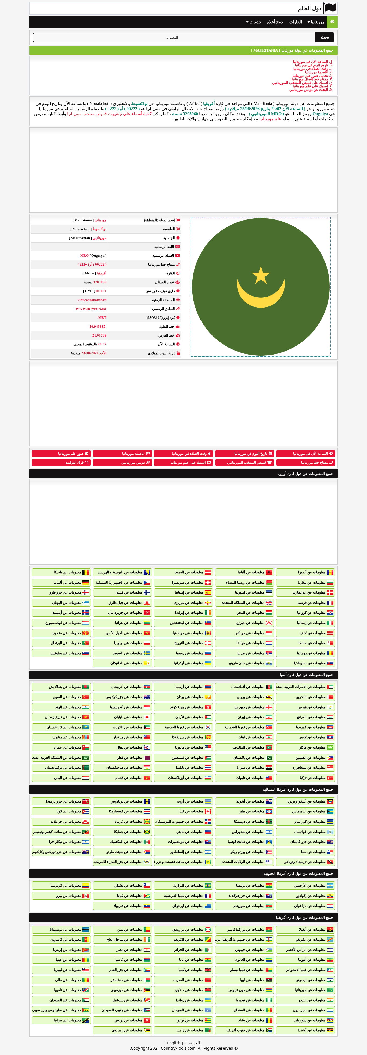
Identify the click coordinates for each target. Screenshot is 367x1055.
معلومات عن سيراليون (309, 1010)
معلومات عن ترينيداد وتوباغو (305, 862)
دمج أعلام (275, 22)
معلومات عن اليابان (128, 717)
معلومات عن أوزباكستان (185, 778)
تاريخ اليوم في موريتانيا (311, 65)
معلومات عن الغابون (249, 960)
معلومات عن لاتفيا (313, 633)
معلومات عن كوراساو (310, 821)
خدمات (255, 22)
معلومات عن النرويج (188, 643)
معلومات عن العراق (311, 717)
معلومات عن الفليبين (311, 758)
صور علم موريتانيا (71, 453)
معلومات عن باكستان (248, 758)
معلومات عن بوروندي (187, 929)
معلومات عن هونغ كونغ (186, 707)
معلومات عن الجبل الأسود (123, 633)
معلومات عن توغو (190, 1020)
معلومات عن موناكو (250, 633)
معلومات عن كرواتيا (311, 612)
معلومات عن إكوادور (311, 896)
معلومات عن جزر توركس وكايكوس (56, 852)
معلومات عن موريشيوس (246, 990)
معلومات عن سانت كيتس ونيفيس (56, 832)
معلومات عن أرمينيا (189, 687)
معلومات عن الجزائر (188, 950)
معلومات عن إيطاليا (311, 623)
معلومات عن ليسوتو (311, 980)
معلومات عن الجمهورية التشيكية (119, 582)
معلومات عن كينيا (190, 970)
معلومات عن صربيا (250, 653)
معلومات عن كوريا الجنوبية (184, 727)
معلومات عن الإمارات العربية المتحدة (299, 687)
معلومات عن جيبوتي (249, 950)
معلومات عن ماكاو (312, 747)
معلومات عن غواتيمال (310, 832)
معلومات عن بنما (313, 852)
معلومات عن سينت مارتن (124, 852)
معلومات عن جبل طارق (125, 603)
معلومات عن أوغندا (312, 1030)
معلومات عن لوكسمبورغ (63, 623)
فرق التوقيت (74, 462)
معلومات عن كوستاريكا (125, 811)
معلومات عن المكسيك (126, 842)
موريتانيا (317, 22)
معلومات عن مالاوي (189, 990)
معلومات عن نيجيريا (250, 1000)
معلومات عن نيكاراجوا (65, 842)
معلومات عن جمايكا (128, 832)
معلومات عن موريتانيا (310, 990)
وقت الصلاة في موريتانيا (310, 69)
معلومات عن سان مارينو (246, 663)
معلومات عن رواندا (189, 1000)
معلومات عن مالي (68, 980)
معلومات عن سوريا (250, 767)
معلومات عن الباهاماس (309, 811)
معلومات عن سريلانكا (187, 737)
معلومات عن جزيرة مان (125, 612)
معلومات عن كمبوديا (311, 727)
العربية (194, 1042)
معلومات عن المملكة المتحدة (243, 603)
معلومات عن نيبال (129, 747)
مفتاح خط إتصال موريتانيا (310, 79)
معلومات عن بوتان (190, 697)
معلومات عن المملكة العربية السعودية (53, 758)
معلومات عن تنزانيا (67, 1020)
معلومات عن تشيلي (128, 885)
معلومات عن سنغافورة (309, 767)
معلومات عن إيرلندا (189, 612)
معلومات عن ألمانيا (67, 582)
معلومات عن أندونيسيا (126, 707)
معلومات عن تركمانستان (63, 767)
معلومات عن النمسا (189, 572)
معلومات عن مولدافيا (188, 633)
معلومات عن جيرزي (250, 623)
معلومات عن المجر (250, 612)
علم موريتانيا (270, 119)
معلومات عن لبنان (251, 737)
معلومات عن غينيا (68, 960)
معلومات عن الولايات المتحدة (243, 862)
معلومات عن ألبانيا (251, 572)
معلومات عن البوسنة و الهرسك (120, 572)
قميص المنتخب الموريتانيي (246, 462)
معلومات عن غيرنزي (188, 603)
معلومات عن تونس (128, 1020)
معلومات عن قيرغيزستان (63, 717)
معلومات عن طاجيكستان (124, 767)
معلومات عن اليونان (66, 603)
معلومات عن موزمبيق (126, 990)
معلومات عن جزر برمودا (63, 801)
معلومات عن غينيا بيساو (247, 970)
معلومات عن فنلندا (129, 592)
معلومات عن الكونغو (311, 939)
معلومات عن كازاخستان (63, 727)
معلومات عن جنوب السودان (122, 1010)
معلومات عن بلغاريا (312, 582)
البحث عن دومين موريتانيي (308, 90)
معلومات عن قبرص (312, 707)
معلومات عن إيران (251, 717)
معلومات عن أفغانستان (247, 687)
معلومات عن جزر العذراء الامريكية (117, 862)
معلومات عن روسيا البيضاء (245, 582)
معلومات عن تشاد (251, 1020)
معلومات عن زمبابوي (127, 1030)
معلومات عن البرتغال (66, 643)
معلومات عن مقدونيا (66, 633)
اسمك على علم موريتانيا (310, 86)
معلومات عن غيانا (129, 896)
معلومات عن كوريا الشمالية (244, 727)
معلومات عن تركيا (313, 778)
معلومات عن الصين (67, 697)
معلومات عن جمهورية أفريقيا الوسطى (236, 939)
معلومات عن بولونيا (128, 643)
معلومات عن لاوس (312, 737)
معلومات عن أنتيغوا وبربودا (306, 801)
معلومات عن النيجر (312, 1000)
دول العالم (309, 8)
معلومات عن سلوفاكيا (310, 663)
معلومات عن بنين (129, 929)
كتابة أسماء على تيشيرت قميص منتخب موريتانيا (109, 113)
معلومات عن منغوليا (66, 737)
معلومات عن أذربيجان (126, 687)
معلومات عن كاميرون (65, 939)
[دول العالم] (332, 22)
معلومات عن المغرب (188, 980)
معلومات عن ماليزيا (189, 747)
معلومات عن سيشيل (127, 1000)
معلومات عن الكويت (127, 727)
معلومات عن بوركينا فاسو (246, 929)
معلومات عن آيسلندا (66, 612)
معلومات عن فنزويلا (128, 906)
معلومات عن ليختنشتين (186, 623)
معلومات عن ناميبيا (67, 990)
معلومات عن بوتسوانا (65, 929)
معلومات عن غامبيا (128, 960)
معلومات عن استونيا (249, 592)
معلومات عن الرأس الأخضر (306, 950)
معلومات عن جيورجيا (249, 707)
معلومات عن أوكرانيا (188, 663)
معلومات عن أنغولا (312, 929)
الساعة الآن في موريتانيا (310, 62)
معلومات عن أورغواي (187, 906)
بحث (325, 37)
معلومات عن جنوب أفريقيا (245, 1030)
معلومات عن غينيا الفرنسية (183, 896)
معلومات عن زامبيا (190, 1030)
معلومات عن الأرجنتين (310, 885)
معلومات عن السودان (65, 1000)
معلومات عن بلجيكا (67, 572)
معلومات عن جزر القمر (125, 970)
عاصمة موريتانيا (316, 72)
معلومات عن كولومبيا (66, 885)
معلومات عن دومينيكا (249, 821)
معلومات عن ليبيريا (67, 970)
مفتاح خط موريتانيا (314, 462)
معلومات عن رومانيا (311, 653)
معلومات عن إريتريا (67, 950)
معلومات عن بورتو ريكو (247, 852)
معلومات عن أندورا (312, 572)
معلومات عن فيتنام (128, 778)
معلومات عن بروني (250, 697)
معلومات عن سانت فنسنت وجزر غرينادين (173, 862)
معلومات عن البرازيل (188, 885)
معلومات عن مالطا (312, 643)
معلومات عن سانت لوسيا (246, 842)
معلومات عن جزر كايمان (308, 842)
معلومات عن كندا (191, 811)
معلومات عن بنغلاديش (65, 687)
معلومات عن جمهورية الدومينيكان (179, 821)
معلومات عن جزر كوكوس (124, 697)
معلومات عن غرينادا (128, 821)
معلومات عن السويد (127, 653)
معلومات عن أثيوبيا (312, 960)
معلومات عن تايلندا (189, 767)
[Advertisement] (183, 170)
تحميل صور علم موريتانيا (310, 76)
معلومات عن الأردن (189, 717)
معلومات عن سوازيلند (310, 1020)
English (174, 1042)
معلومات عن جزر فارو (65, 592)
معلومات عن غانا (191, 960)
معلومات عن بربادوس (126, 801)
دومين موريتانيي (133, 462)
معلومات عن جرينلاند (66, 821)
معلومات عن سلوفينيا (65, 653)
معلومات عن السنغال (249, 1010)
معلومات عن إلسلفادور (186, 852)
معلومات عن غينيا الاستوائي (306, 970)
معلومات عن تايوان (250, 778)
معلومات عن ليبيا (252, 980)
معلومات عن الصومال (187, 1010)
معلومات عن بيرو (68, 896)
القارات (295, 22)
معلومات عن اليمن (67, 778)
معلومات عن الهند (68, 707)
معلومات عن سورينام (248, 906)
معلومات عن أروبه (190, 801)
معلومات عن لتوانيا (128, 623)
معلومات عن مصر (129, 950)
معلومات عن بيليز (251, 811)
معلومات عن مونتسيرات (185, 842)
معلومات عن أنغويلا (250, 801)
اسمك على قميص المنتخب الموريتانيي (300, 83)
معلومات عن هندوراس (248, 832)
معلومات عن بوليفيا (250, 885)
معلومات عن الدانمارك (309, 592)
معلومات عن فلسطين (187, 758)
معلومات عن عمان (67, 747)
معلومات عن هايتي (189, 832)
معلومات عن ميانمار (127, 737)
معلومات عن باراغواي (310, 906)
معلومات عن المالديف (248, 747)
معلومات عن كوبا (68, 811)
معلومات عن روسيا (189, 653)
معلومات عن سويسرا (187, 582)
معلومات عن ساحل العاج (124, 939)
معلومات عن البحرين (311, 697)
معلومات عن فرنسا (312, 603)
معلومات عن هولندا (250, 643)
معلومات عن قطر (129, 758)
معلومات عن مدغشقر (126, 980)
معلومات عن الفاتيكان (126, 663)
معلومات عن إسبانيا (189, 592)
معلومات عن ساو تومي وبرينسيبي (56, 1010)
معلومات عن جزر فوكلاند (246, 896)
